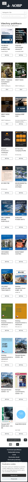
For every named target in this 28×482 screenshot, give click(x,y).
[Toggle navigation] (4, 3)
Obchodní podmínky (14, 459)
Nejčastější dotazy (14, 452)
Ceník (14, 454)
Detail (7, 55)
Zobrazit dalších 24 (14, 440)
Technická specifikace (14, 449)
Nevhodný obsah (14, 457)
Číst (7, 89)
